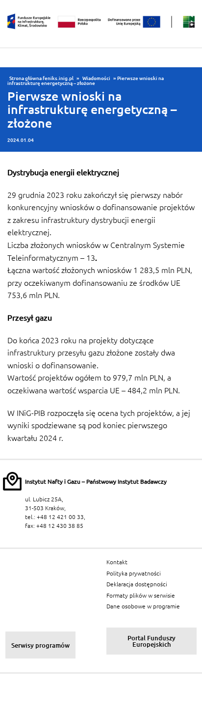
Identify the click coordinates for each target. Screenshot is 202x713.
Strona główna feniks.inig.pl (41, 78)
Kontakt (116, 562)
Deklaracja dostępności (136, 584)
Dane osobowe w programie (143, 606)
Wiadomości (96, 78)
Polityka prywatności (133, 573)
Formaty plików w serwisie (140, 595)
